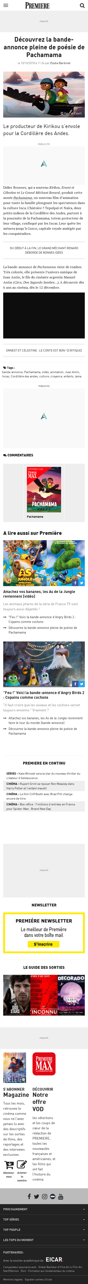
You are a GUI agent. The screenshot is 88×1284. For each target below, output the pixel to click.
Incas (5, 376)
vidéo (45, 372)
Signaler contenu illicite (38, 1279)
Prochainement (15, 1209)
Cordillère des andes (24, 376)
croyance (56, 376)
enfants (68, 376)
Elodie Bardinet (60, 63)
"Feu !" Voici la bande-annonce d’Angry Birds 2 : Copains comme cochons (43, 695)
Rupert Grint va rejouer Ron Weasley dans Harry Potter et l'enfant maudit (40, 786)
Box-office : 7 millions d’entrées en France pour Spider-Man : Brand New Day (40, 806)
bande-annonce (12, 372)
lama (78, 376)
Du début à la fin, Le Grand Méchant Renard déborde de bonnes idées (44, 250)
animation (56, 372)
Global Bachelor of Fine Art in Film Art (60, 1267)
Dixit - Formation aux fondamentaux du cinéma (47, 1270)
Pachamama (22, 197)
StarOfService (11, 1270)
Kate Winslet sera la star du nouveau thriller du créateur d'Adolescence (43, 776)
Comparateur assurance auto (19, 1267)
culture (44, 376)
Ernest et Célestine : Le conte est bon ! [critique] (44, 350)
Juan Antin (72, 372)
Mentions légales (13, 1279)
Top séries (11, 1219)
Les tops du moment (18, 1240)
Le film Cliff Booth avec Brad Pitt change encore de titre (39, 796)
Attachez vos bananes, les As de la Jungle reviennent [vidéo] (39, 594)
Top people (11, 1229)
